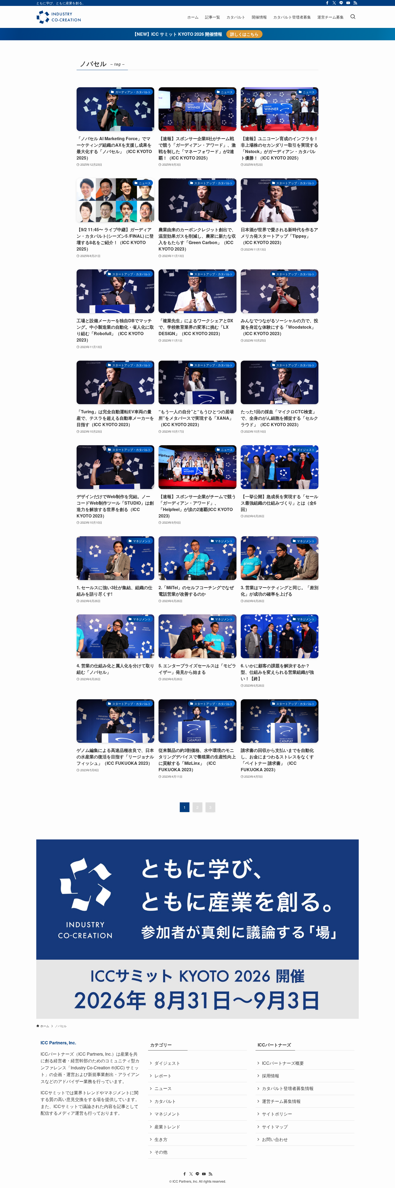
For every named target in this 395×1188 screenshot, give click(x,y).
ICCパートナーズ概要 (283, 1063)
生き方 (161, 1139)
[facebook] (327, 3)
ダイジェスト (167, 1063)
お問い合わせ (275, 1139)
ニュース (163, 1088)
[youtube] (348, 3)
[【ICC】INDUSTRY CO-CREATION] (58, 17)
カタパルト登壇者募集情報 (288, 1088)
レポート (163, 1076)
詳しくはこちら (244, 34)
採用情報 (270, 1076)
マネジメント (167, 1114)
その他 (161, 1152)
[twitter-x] (334, 3)
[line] (341, 3)
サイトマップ (275, 1127)
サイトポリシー (277, 1114)
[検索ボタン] (353, 17)
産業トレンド (167, 1127)
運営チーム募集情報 (281, 1101)
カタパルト (165, 1101)
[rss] (355, 3)
